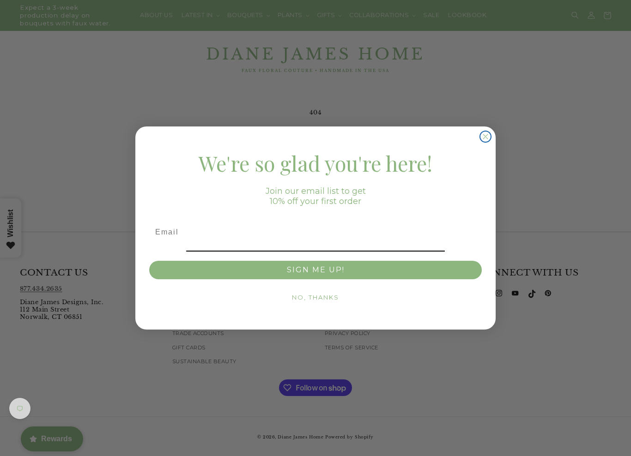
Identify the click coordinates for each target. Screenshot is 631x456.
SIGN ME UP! (316, 269)
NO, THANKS (315, 297)
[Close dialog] (485, 136)
